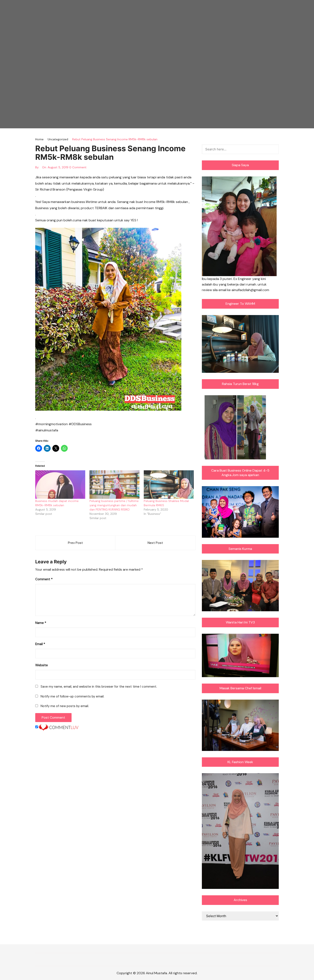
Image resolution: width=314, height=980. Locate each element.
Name (40, 623)
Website (41, 665)
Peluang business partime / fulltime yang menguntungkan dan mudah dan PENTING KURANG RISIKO (114, 505)
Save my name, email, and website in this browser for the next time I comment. (99, 686)
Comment (44, 579)
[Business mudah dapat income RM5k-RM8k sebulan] (60, 484)
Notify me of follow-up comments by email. (72, 696)
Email (40, 644)
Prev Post (75, 542)
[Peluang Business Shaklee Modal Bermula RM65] (169, 484)
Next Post (155, 542)
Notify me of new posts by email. (65, 706)
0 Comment (78, 167)
